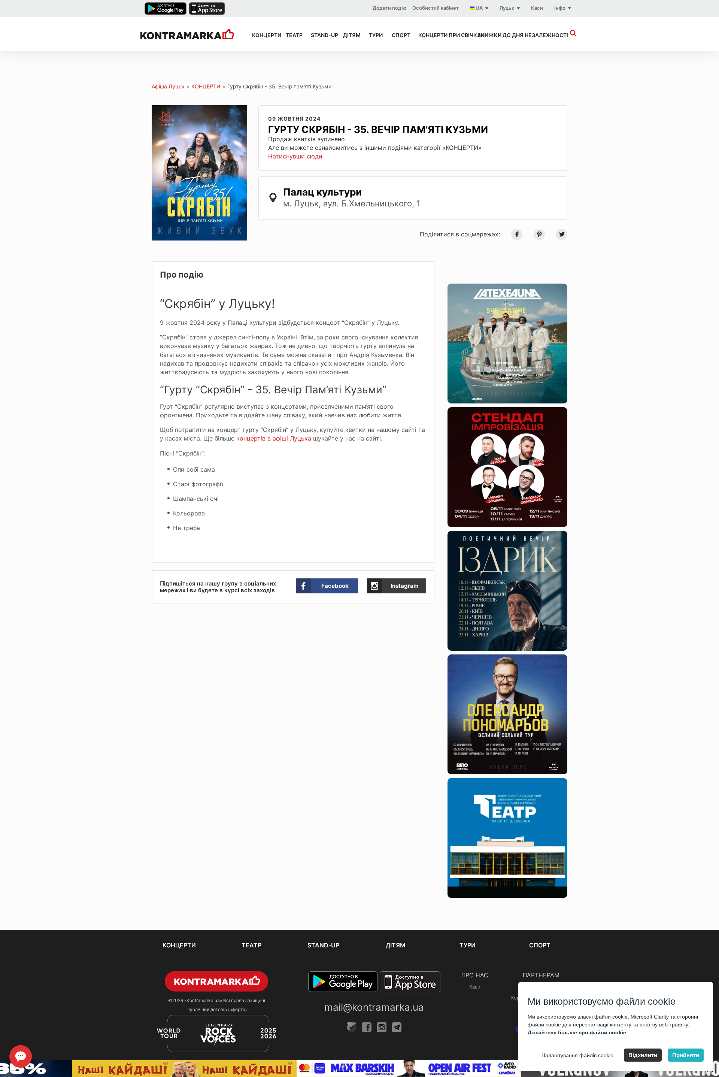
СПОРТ (398, 35)
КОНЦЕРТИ (262, 35)
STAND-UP (320, 35)
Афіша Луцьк (168, 86)
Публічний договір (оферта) (216, 1009)
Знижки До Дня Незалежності (508, 35)
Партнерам (541, 975)
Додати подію (390, 8)
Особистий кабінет (435, 8)
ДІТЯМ (349, 35)
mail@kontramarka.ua (374, 1007)
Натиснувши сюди (295, 156)
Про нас (474, 975)
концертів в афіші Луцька (273, 438)
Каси (537, 8)
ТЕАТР (291, 35)
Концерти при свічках (441, 35)
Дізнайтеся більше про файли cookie (577, 1032)
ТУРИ (374, 35)
